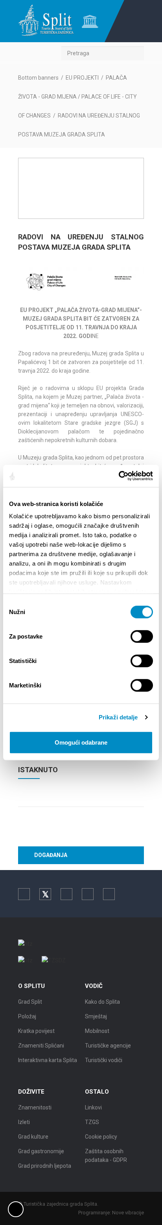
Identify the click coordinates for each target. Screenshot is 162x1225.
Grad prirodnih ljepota (44, 1166)
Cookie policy (101, 1136)
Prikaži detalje (118, 717)
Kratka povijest (36, 1031)
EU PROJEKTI (82, 78)
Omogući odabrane (81, 742)
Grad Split (30, 1002)
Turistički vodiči (103, 1060)
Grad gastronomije (41, 1151)
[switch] (142, 636)
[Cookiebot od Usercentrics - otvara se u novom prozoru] (118, 476)
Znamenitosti (35, 1107)
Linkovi (93, 1107)
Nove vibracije (128, 1213)
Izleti (24, 1122)
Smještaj (96, 1016)
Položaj (27, 1016)
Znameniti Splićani (41, 1045)
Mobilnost (97, 1031)
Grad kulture (33, 1136)
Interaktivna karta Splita (47, 1060)
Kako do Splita (102, 1002)
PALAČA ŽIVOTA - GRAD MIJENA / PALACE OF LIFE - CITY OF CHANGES (77, 97)
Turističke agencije (108, 1045)
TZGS (92, 1122)
